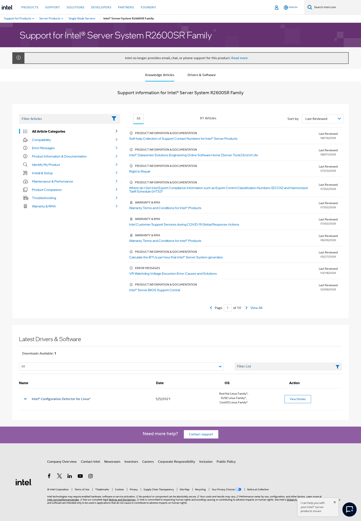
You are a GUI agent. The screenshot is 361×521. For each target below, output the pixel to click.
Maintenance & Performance (52, 181)
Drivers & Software (202, 75)
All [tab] (138, 118)
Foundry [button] (148, 7)
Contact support (201, 434)
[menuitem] (50, 18)
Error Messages (43, 148)
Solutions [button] (75, 7)
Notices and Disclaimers (122, 499)
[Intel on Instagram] (90, 476)
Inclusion (205, 462)
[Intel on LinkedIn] (69, 476)
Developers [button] (101, 7)
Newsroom (112, 462)
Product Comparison (47, 190)
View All (256, 308)
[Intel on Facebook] (49, 476)
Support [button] (52, 7)
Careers (148, 462)
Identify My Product (46, 165)
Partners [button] (126, 7)
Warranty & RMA (44, 206)
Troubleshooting (44, 198)
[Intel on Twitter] (59, 476)
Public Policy (226, 462)
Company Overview (62, 462)
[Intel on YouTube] (80, 476)
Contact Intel (90, 462)
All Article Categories (48, 131)
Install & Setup (42, 173)
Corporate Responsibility (176, 462)
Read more (239, 58)
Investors (131, 462)
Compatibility (41, 140)
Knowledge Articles (159, 75)
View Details (298, 399)
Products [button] (29, 7)
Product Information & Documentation (59, 156)
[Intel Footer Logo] (23, 482)
